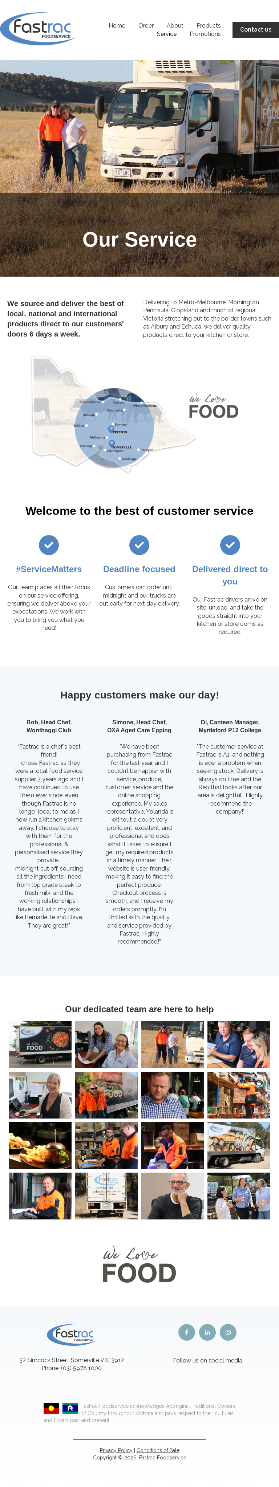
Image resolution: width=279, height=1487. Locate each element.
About (175, 25)
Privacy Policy (116, 1450)
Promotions (205, 33)
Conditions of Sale (158, 1450)
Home (117, 25)
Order (146, 25)
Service (167, 33)
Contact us (255, 29)
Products (209, 25)
